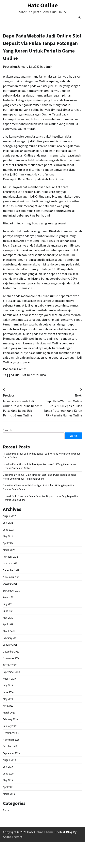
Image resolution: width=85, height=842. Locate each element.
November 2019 (11, 739)
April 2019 (8, 787)
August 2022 (9, 516)
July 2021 (8, 604)
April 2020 (8, 705)
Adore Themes (13, 837)
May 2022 (8, 536)
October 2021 (10, 583)
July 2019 (8, 766)
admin (48, 66)
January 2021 (10, 644)
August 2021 (9, 597)
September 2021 (11, 590)
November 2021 (11, 577)
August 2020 (9, 678)
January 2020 (10, 726)
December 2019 (11, 733)
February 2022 (10, 556)
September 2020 (11, 672)
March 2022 (9, 550)
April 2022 (8, 543)
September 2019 (11, 753)
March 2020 (9, 712)
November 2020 (11, 658)
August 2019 (9, 760)
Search (7, 430)
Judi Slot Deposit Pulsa (30, 375)
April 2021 (8, 624)
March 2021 (9, 631)
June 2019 (8, 773)
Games (21, 369)
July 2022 (8, 522)
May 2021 (8, 617)
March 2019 (9, 794)
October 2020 (10, 665)
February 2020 (10, 719)
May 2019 (8, 780)
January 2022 (10, 563)
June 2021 (8, 611)
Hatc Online (42, 5)
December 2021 (11, 570)
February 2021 (10, 638)
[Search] (79, 17)
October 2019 (10, 746)
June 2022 (8, 529)
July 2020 (8, 685)
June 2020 (8, 692)
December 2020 (11, 651)
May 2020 (8, 699)
